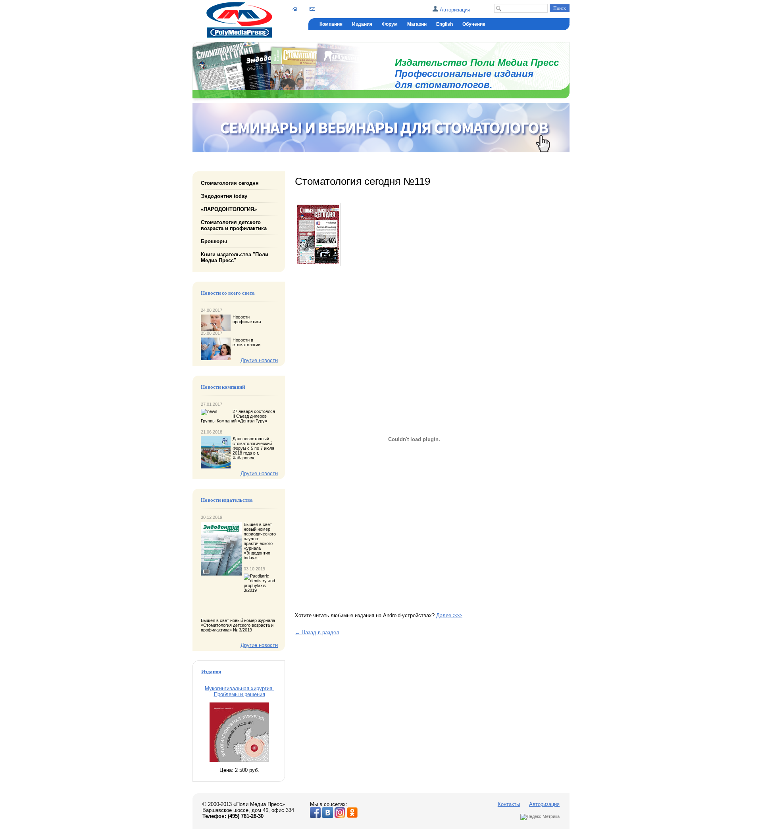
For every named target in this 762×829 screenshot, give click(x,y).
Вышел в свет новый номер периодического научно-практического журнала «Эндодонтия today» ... (260, 541)
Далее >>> (449, 615)
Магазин (417, 24)
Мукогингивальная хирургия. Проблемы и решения (239, 691)
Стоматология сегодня (230, 183)
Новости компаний (223, 387)
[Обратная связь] (312, 9)
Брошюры (214, 241)
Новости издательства (227, 500)
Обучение (473, 24)
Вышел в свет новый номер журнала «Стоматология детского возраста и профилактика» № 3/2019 (238, 625)
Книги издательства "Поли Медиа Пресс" (234, 257)
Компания (331, 24)
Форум (390, 24)
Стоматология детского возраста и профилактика (234, 225)
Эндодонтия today (224, 196)
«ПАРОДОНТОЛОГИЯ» (229, 209)
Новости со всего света (228, 293)
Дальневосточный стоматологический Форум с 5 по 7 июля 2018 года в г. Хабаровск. (253, 448)
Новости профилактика (247, 319)
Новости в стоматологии (246, 342)
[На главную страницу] (239, 36)
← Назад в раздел (317, 632)
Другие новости (259, 360)
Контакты (509, 804)
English (444, 24)
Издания (362, 24)
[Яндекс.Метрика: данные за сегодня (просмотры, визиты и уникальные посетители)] (540, 817)
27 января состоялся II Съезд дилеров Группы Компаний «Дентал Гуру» (238, 416)
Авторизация (455, 10)
